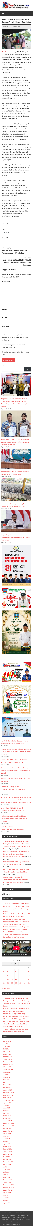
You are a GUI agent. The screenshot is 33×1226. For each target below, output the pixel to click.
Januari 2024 (7, 1121)
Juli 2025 (6, 1074)
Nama (4, 309)
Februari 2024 (7, 1118)
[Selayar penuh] (29, 955)
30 (29, 983)
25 (8, 983)
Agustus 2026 (7, 1041)
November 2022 (8, 1156)
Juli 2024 (6, 1105)
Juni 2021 (6, 1198)
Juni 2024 (6, 1108)
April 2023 (6, 1144)
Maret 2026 (7, 1054)
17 (3, 979)
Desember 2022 (8, 1154)
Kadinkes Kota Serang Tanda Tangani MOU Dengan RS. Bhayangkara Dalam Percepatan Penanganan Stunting (15, 441)
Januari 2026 (7, 1059)
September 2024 (8, 1100)
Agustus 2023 (7, 1133)
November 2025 (8, 1064)
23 (29, 979)
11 (8, 975)
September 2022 (8, 1162)
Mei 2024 (6, 1110)
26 (12, 983)
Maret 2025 (7, 1085)
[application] (16, 948)
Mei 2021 (6, 1200)
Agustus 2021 (7, 1192)
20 (16, 979)
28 (20, 983)
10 (3, 975)
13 (16, 975)
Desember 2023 (8, 1123)
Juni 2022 (6, 1169)
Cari (3, 365)
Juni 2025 (6, 1077)
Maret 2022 (7, 1177)
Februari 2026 (7, 1056)
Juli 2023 (6, 1136)
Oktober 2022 (7, 1159)
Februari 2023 (7, 1149)
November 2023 (8, 1126)
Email (4, 318)
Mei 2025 (6, 1080)
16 (29, 975)
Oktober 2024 (7, 1097)
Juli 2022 (6, 1167)
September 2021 (8, 1190)
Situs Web (5, 326)
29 (24, 983)
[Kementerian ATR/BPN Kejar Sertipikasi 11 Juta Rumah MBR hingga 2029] (16, 459)
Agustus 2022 (7, 1164)
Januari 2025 (7, 1090)
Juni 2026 (6, 1046)
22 (24, 979)
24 (3, 983)
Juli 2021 (6, 1195)
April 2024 (6, 1113)
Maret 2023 (7, 1146)
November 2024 (8, 1095)
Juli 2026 (6, 1044)
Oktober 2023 (7, 1128)
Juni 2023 (6, 1139)
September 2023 (8, 1131)
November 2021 (8, 1187)
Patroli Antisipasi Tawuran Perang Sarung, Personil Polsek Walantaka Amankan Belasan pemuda (15, 770)
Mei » (8, 988)
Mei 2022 (6, 1172)
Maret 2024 (7, 1115)
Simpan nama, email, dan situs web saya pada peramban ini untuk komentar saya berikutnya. (16, 337)
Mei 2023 (6, 1141)
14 (20, 975)
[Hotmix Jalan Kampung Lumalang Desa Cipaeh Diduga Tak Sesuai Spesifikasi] (16, 489)
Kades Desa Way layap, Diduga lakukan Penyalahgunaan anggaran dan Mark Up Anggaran (14, 818)
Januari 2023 (7, 1151)
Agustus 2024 (7, 1103)
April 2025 (6, 1082)
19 (12, 979)
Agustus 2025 (7, 1072)
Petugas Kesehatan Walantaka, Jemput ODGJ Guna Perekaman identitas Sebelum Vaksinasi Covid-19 (16, 751)
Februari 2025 (7, 1087)
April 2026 (6, 1051)
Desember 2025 (8, 1062)
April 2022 (6, 1174)
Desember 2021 (8, 1185)
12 (12, 975)
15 (24, 975)
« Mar (4, 988)
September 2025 (8, 1069)
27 (16, 983)
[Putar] (4, 955)
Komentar (6, 282)
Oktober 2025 (7, 1067)
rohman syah (16, 26)
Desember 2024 (8, 1092)
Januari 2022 (7, 1182)
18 (8, 979)
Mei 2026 (6, 1049)
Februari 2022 (7, 1180)
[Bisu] (26, 955)
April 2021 (6, 1203)
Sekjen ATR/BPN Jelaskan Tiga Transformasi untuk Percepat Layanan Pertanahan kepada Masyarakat (15, 537)
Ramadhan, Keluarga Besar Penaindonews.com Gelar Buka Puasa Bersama (13, 789)
